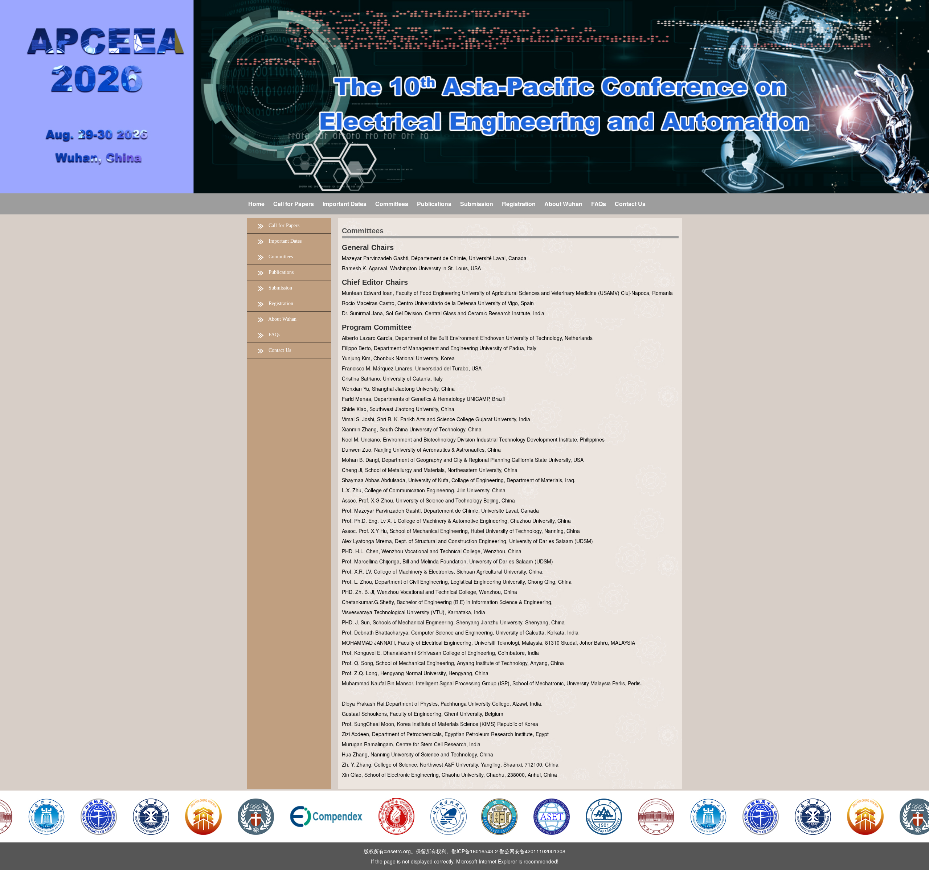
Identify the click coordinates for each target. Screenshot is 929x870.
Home (256, 204)
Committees (363, 231)
